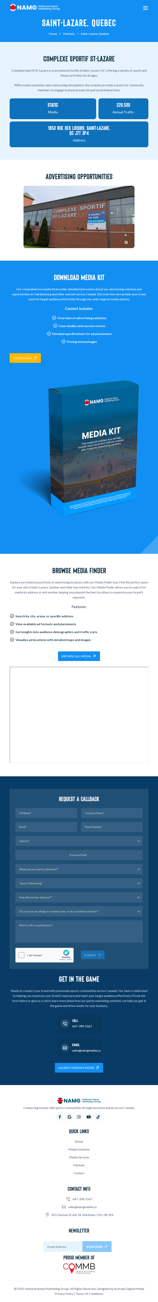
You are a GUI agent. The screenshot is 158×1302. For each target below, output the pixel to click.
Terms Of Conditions (89, 1293)
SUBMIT (90, 955)
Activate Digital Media (129, 1288)
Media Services (79, 1157)
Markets (79, 1165)
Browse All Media (76, 656)
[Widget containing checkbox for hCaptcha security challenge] (44, 955)
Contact (79, 1173)
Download (22, 358)
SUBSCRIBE (94, 1246)
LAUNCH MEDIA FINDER (76, 1067)
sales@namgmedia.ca (86, 1050)
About (79, 1141)
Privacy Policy (64, 1293)
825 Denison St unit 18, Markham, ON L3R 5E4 (82, 1215)
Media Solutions (79, 1149)
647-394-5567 (82, 1026)
